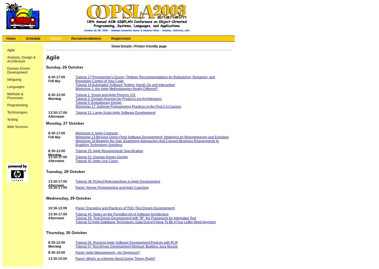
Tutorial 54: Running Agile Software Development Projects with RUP (126, 243)
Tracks (55, 39)
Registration (121, 39)
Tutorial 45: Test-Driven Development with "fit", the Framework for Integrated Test (135, 218)
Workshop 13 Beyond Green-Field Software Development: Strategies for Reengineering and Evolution (152, 137)
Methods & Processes (15, 96)
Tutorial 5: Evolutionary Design (98, 103)
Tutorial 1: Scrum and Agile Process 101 (105, 95)
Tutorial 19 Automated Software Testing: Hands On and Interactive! (125, 85)
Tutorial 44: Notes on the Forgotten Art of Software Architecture (122, 214)
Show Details (121, 46)
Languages (15, 87)
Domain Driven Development (18, 70)
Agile (11, 50)
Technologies (17, 112)
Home (11, 39)
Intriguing (14, 80)
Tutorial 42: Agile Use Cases (96, 161)
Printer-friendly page (150, 46)
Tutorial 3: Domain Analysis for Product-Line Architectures (118, 99)
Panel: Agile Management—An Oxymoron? (107, 253)
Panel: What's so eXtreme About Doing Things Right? (115, 259)
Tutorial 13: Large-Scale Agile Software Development (115, 113)
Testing (12, 120)
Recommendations (86, 39)
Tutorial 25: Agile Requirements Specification (109, 151)
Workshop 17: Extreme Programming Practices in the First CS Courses (128, 107)
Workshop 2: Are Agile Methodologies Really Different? (116, 89)
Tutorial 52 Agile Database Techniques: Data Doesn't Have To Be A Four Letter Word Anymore (145, 222)
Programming (17, 105)
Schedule (33, 39)
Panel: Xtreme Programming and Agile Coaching (112, 188)
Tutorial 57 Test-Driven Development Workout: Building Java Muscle (126, 246)
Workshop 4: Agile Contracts (96, 133)
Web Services (17, 127)
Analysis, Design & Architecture (21, 59)
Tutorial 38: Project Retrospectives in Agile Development (117, 181)
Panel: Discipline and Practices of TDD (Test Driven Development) (125, 208)
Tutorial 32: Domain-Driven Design (101, 157)
